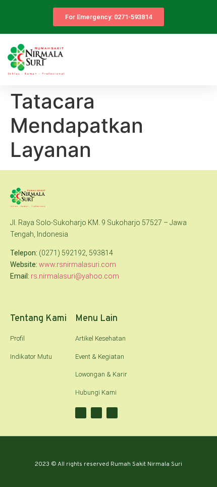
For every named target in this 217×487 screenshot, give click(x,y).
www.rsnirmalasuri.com (77, 264)
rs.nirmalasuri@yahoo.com (75, 276)
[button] (202, 59)
